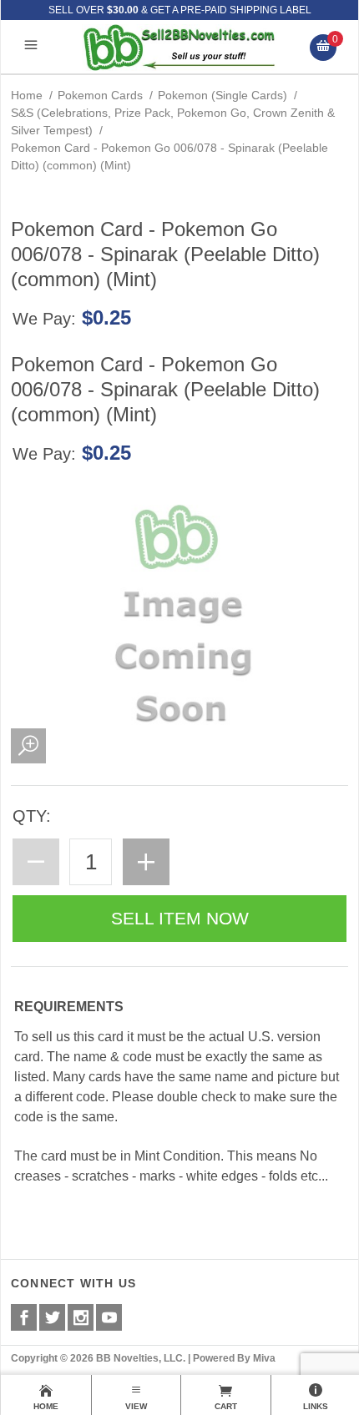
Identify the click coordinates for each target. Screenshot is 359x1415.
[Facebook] (24, 1317)
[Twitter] (52, 1317)
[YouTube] (109, 1317)
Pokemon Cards (100, 95)
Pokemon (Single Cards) (222, 95)
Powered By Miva (234, 1358)
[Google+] (81, 1317)
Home (27, 95)
